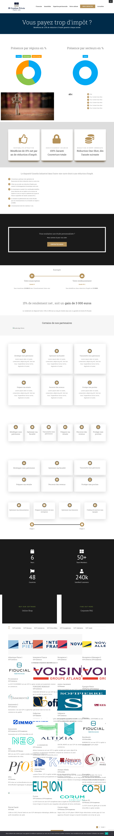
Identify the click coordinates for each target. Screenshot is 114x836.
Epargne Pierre (105, 670)
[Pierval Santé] (32, 798)
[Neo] (32, 741)
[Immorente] (32, 722)
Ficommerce (31, 665)
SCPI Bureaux (85, 689)
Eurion (56, 784)
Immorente (31, 719)
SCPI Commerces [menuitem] (39, 628)
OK (106, 833)
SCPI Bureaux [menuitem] (27, 628)
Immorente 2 (31, 694)
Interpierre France (56, 641)
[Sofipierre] (82, 700)
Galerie (58, 670)
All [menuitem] (9, 628)
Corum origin (80, 795)
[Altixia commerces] (57, 732)
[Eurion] (57, 787)
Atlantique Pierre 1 (31, 641)
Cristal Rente (80, 726)
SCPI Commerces (12, 659)
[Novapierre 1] (82, 644)
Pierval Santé (31, 795)
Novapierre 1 (80, 641)
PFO (31, 764)
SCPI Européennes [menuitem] (65, 628)
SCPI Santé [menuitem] (89, 628)
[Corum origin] (82, 798)
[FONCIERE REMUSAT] (57, 673)
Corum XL (105, 788)
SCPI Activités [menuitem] (16, 628)
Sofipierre (80, 697)
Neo (31, 738)
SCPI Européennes (96, 659)
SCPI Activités (12, 751)
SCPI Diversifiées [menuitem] (52, 628)
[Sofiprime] (57, 700)
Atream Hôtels (80, 757)
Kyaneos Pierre (56, 759)
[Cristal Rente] (82, 729)
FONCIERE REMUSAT (56, 670)
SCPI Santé (11, 809)
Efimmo (105, 702)
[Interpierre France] (57, 644)
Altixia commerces (56, 729)
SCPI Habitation (37, 715)
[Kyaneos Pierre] (57, 762)
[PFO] (32, 767)
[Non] (112, 833)
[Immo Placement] (82, 671)
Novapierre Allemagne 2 (105, 641)
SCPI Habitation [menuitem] (78, 628)
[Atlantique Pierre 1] (32, 644)
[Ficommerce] (32, 668)
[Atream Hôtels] (82, 760)
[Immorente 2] (32, 697)
